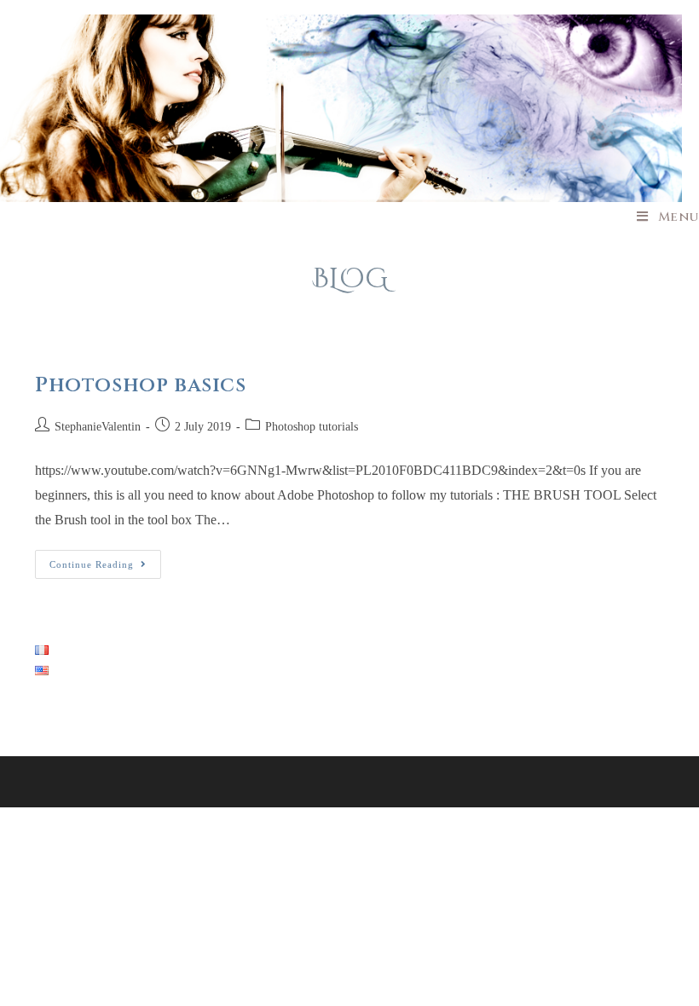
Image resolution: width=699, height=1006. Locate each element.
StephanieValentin (98, 426)
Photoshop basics (140, 385)
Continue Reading (105, 568)
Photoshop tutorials (311, 426)
